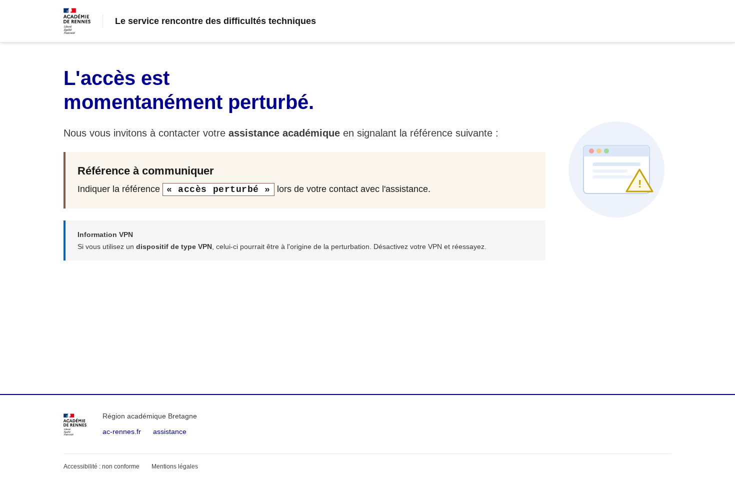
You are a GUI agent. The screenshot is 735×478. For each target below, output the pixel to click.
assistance (169, 432)
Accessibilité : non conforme (102, 466)
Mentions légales (175, 466)
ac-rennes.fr (121, 432)
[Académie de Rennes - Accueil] (75, 425)
